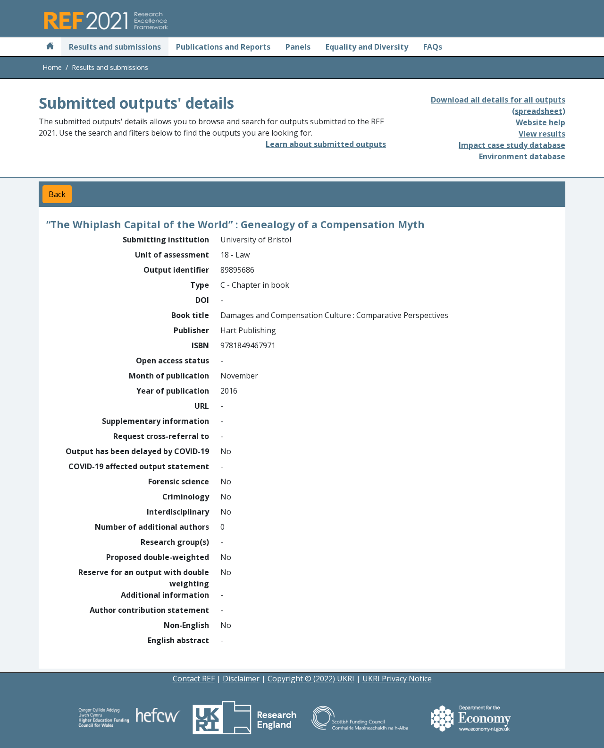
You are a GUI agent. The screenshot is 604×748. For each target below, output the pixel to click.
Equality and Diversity (367, 47)
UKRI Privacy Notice (397, 678)
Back (57, 194)
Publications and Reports (223, 47)
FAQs (432, 47)
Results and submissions (115, 47)
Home (52, 67)
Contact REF (194, 678)
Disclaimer (241, 678)
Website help (540, 122)
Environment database (522, 156)
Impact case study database (512, 145)
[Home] (50, 46)
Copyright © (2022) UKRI (311, 678)
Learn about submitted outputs (326, 144)
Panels (297, 47)
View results (542, 134)
